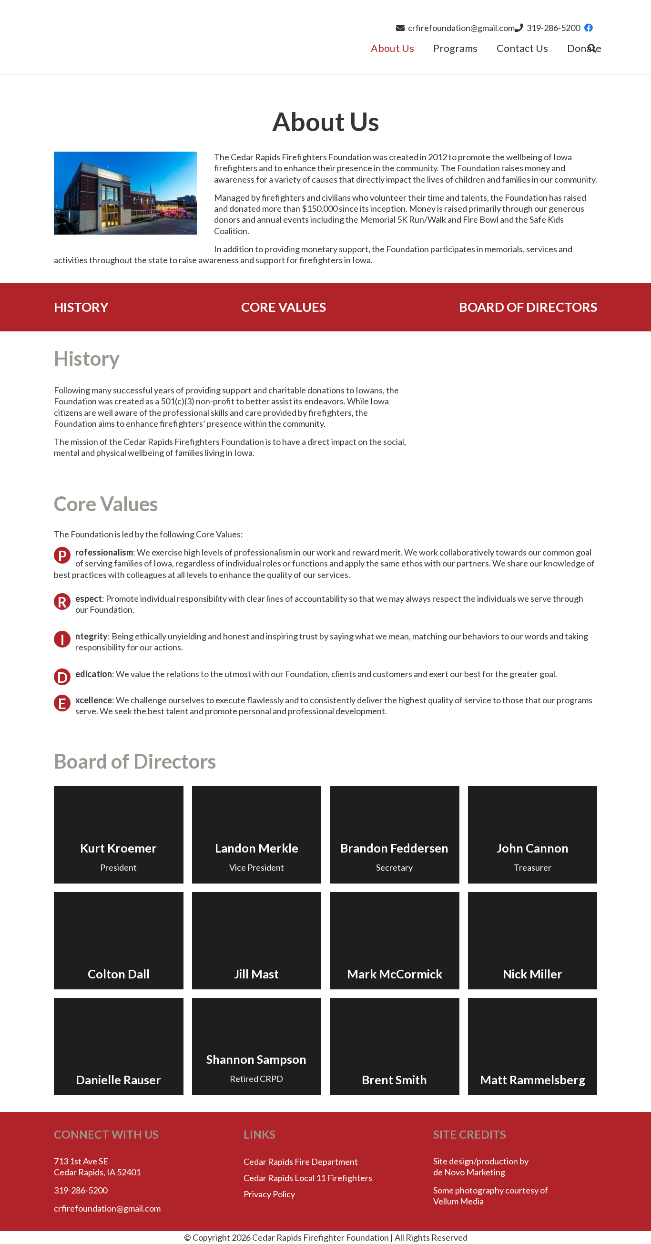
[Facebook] (588, 27)
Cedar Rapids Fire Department (301, 1161)
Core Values (283, 307)
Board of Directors (528, 307)
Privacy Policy (269, 1194)
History (81, 307)
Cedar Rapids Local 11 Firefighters (308, 1177)
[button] (484, 48)
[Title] (298, 37)
